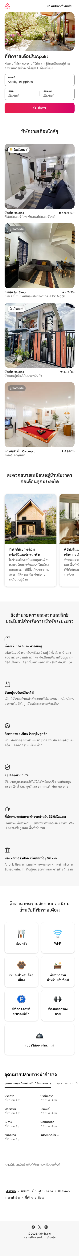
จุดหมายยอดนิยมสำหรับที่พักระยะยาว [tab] (28, 1083)
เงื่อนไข (51, 1237)
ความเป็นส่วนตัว (33, 1237)
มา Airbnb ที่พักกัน (59, 6)
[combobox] (40, 82)
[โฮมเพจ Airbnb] (7, 6)
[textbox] (22, 95)
